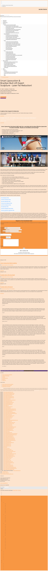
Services (4, 23)
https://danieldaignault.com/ (8, 429)
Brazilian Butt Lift (3, 98)
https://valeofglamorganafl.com (9, 402)
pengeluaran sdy (5, 471)
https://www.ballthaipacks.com (8, 430)
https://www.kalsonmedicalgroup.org (9, 440)
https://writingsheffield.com (8, 411)
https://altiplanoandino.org (8, 404)
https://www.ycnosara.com (8, 424)
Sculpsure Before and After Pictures (9, 65)
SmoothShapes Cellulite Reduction (11, 39)
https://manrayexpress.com (8, 425)
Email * (1, 230)
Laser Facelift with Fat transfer (11, 541)
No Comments (10, 276)
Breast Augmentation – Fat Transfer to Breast (13, 45)
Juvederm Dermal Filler (9, 52)
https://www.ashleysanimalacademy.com (10, 413)
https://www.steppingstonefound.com (10, 408)
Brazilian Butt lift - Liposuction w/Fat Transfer (14, 527)
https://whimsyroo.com (7, 445)
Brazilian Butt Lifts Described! (7, 275)
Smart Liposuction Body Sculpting (8, 263)
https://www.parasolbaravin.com (9, 397)
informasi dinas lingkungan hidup (6, 203)
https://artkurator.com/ (7, 460)
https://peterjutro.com (7, 443)
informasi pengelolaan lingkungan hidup (7, 210)
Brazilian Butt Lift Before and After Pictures (11, 61)
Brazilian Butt (4, 499)
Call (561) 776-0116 (43, 9)
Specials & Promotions (5, 288)
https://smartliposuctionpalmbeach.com (10, 468)
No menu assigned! (5, 77)
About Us (5, 70)
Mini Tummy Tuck (9, 47)
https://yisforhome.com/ (7, 458)
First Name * (2, 227)
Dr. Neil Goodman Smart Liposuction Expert (12, 565)
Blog (4, 75)
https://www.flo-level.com (8, 414)
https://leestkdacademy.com (8, 403)
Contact (3, 562)
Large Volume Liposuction (10, 28)
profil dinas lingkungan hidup (6, 199)
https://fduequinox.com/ (7, 449)
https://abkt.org (6, 405)
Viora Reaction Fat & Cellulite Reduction (12, 36)
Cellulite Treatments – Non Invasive (11, 37)
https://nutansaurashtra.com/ (8, 450)
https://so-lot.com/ (7, 448)
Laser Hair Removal (9, 49)
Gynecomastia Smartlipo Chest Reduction (12, 32)
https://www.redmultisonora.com (9, 415)
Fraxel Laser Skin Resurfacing (10, 56)
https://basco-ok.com (7, 463)
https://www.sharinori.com (8, 401)
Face (5, 50)
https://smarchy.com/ (7, 459)
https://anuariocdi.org (7, 407)
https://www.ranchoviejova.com (9, 396)
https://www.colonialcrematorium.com (10, 467)
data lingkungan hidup (4, 206)
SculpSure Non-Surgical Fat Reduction (12, 41)
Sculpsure (4, 497)
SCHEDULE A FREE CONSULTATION (7, 5)
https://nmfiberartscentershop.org (9, 438)
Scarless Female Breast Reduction (11, 46)
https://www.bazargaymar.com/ (9, 454)
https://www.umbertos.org (8, 432)
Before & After (4, 550)
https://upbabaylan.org (7, 444)
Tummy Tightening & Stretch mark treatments (13, 38)
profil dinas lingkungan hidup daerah (7, 208)
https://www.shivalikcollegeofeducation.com (11, 420)
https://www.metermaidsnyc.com (9, 469)
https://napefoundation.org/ (8, 457)
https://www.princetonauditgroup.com (10, 426)
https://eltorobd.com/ (17, 470)
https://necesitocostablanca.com (9, 394)
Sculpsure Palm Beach (5, 375)
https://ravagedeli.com (4, 483)
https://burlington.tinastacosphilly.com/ (6, 473)
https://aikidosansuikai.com (8, 406)
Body (5, 40)
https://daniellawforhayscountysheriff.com (10, 433)
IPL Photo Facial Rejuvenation (10, 57)
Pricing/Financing (5, 378)
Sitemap (19, 490)
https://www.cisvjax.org (7, 441)
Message (1, 246)
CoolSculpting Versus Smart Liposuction (12, 30)
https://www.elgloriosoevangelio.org (9, 412)
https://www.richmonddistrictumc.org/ (10, 453)
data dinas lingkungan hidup (5, 201)
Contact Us (4, 6)
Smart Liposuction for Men (10, 31)
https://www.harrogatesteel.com (9, 462)
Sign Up (2, 488)
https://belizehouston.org (8, 417)
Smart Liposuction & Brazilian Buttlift (10, 24)
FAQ (4, 74)
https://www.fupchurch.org (8, 395)
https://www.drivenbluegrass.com (9, 393)
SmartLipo (4, 496)
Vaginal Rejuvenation (9, 48)
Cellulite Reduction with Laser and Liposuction (13, 29)
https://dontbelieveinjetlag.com (9, 442)
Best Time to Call (3, 237)
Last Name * (2, 228)
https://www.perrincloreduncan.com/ (9, 451)
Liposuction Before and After (8, 64)
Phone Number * (3, 229)
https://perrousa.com (7, 398)
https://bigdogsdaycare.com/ (8, 461)
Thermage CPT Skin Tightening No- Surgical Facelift (14, 55)
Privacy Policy (15, 490)
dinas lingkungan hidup (5, 197)
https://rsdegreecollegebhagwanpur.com (10, 434)
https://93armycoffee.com (8, 421)
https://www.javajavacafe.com (8, 435)
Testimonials (6, 67)
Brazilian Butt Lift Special (6, 287)
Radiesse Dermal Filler (9, 51)
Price (3, 560)
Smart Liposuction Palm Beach (7, 374)
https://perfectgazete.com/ (8, 452)
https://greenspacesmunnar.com (9, 423)
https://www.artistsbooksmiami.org (9, 439)
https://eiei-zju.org (6, 431)
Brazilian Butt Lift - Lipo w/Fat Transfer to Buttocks (14, 27)
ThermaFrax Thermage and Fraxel (11, 58)
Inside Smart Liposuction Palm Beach (10, 73)
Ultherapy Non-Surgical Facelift (11, 59)
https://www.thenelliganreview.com (9, 422)
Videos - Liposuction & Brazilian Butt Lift (10, 66)
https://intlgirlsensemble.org (8, 416)
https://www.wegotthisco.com (8, 392)
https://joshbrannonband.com (8, 466)
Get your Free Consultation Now (29, 370)
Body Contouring (6, 33)
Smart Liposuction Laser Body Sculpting (12, 42)
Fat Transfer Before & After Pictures (10, 553)
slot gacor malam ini (5, 472)
